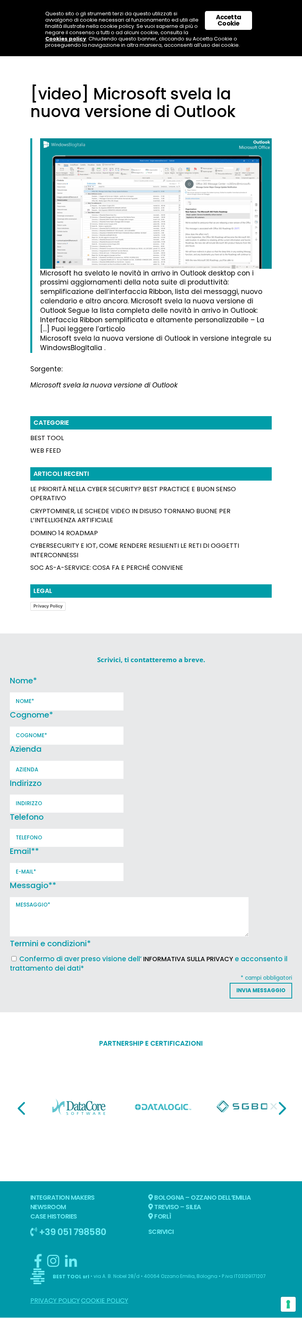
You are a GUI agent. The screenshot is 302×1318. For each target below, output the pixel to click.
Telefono (27, 816)
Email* (24, 851)
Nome (23, 680)
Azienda (26, 748)
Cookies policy (65, 38)
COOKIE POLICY (104, 1300)
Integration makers (62, 1197)
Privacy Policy (48, 606)
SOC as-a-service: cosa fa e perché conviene (106, 567)
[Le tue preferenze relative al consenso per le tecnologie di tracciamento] (288, 1304)
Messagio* (33, 885)
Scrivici (161, 1231)
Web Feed (45, 450)
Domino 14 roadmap (64, 533)
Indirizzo (26, 783)
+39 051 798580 (72, 1231)
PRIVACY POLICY (55, 1300)
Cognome (31, 714)
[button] (21, 1108)
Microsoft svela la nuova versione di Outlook (104, 385)
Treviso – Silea (177, 1207)
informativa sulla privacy (188, 959)
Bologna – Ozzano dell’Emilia (202, 1197)
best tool (47, 437)
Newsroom (48, 1207)
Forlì (162, 1216)
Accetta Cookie (228, 20)
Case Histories (53, 1216)
